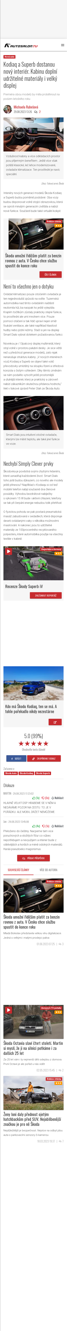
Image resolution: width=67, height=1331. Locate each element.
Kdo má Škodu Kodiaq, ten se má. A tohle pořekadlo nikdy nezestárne (31, 708)
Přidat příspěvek (35, 858)
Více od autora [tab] (48, 870)
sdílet (17, 758)
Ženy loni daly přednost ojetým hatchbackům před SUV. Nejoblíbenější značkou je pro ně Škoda (32, 1119)
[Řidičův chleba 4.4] (33, 1092)
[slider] (33, 742)
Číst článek (51, 274)
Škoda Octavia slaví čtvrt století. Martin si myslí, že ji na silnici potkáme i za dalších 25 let (33, 1048)
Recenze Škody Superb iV (24, 586)
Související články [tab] (18, 870)
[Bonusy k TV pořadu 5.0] (33, 1021)
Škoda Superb (43, 773)
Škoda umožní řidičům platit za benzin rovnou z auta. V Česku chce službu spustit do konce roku (33, 260)
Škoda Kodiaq (26, 773)
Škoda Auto (11, 773)
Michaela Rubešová (26, 106)
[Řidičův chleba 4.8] (36, 233)
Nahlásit (59, 798)
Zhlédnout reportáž (46, 595)
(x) (37, 798)
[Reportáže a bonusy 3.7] (33, 563)
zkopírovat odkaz (45, 758)
